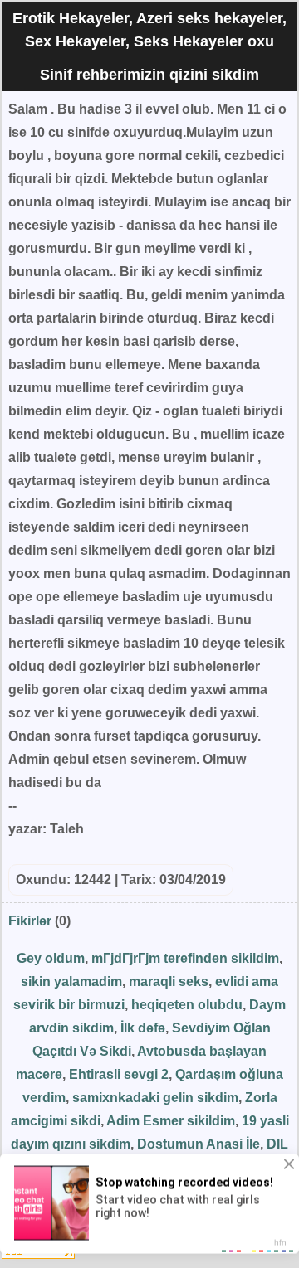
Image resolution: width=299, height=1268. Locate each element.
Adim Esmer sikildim (170, 1121)
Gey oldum (51, 958)
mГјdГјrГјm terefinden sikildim (185, 958)
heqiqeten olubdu (187, 1005)
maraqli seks (168, 981)
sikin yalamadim (71, 981)
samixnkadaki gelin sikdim (155, 1098)
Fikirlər (29, 921)
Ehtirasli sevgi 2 (119, 1074)
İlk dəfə (142, 1028)
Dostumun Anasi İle (198, 1144)
